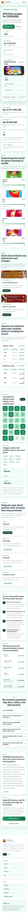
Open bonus (7, 290)
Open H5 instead (14, 823)
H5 (24, 187)
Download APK (8, 26)
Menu (24, 2)
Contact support (8, 583)
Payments (6, 871)
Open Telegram (7, 532)
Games (5, 864)
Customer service (8, 896)
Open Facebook (8, 566)
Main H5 (19, 26)
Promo (5, 867)
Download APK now (14, 818)
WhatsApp (6, 889)
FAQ (5, 875)
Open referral (7, 314)
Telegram (6, 885)
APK (5, 854)
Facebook (6, 892)
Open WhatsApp (8, 549)
